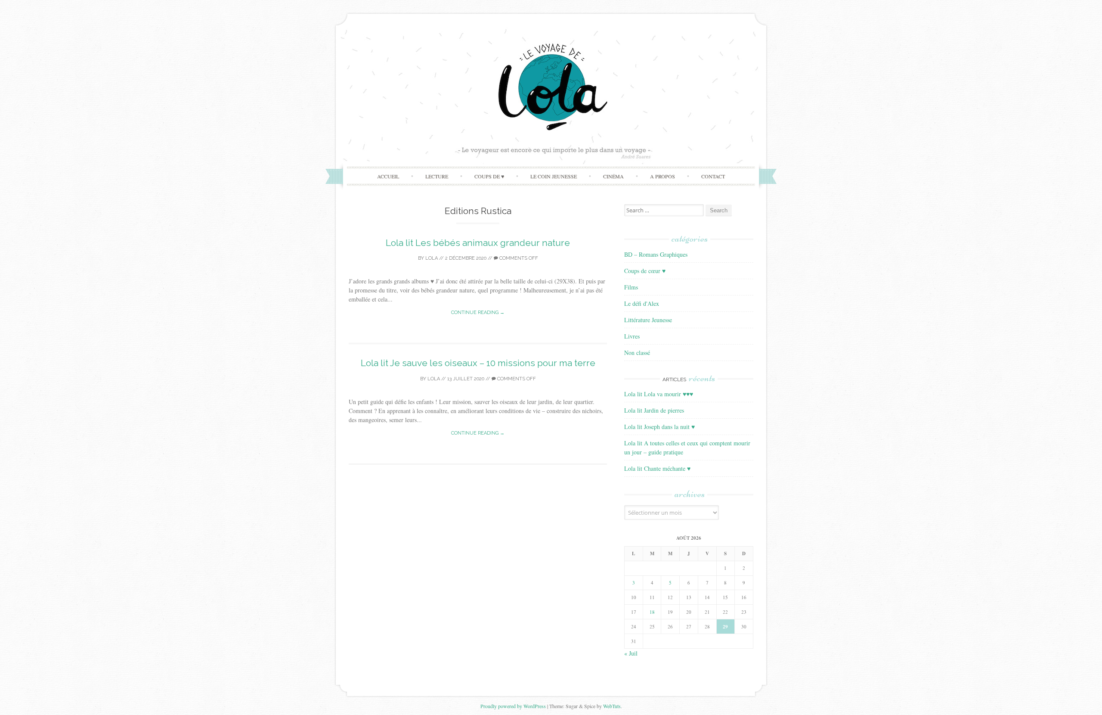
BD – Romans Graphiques (655, 254)
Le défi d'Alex (641, 303)
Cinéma (613, 176)
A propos (662, 176)
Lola (431, 258)
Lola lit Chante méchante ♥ (657, 468)
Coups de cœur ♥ (645, 271)
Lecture (436, 176)
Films (631, 287)
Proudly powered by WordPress (513, 706)
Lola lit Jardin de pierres (654, 410)
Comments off (518, 258)
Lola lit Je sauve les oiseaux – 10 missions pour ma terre (478, 363)
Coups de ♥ (489, 176)
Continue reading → (478, 312)
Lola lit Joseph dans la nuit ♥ (659, 427)
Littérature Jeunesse (648, 320)
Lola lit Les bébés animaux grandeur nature (478, 242)
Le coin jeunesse (553, 176)
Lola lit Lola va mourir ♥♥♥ (658, 394)
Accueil (388, 176)
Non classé (637, 352)
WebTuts (612, 706)
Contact (713, 176)
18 (652, 612)
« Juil (631, 653)
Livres (632, 336)
